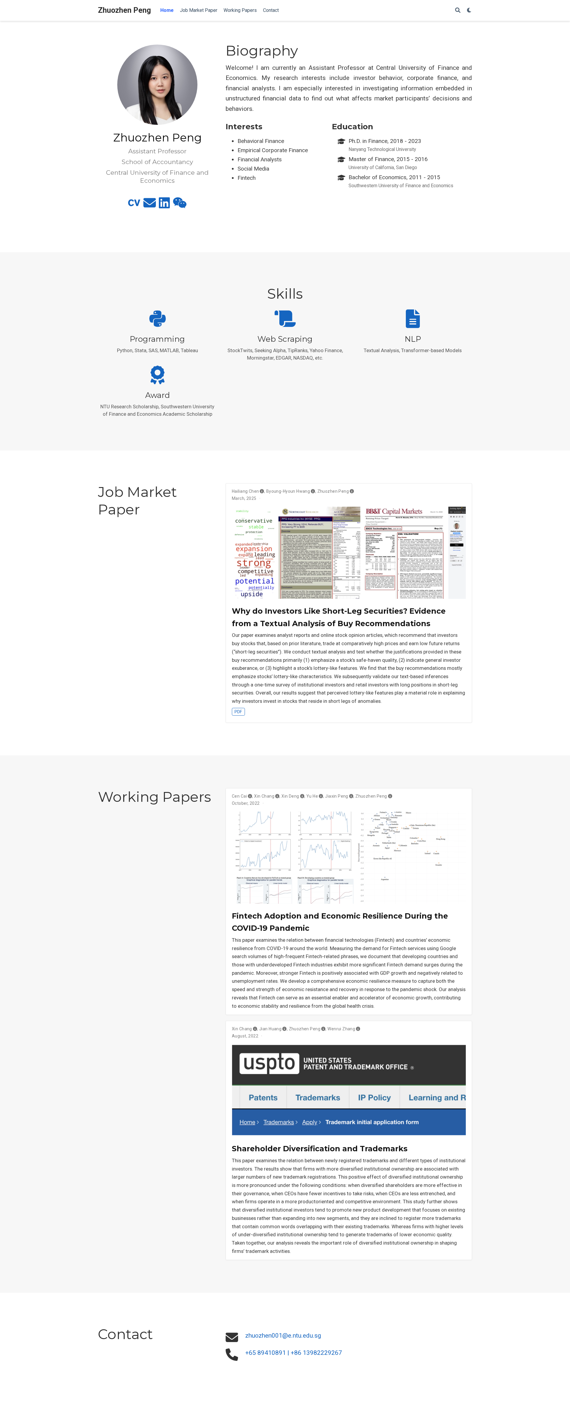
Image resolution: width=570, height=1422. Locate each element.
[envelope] (149, 205)
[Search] (457, 10)
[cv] (134, 205)
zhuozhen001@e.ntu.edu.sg (283, 1335)
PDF (238, 711)
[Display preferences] (469, 10)
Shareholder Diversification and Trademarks (320, 1148)
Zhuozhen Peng (124, 10)
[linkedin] (164, 205)
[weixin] (180, 205)
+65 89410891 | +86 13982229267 (293, 1352)
